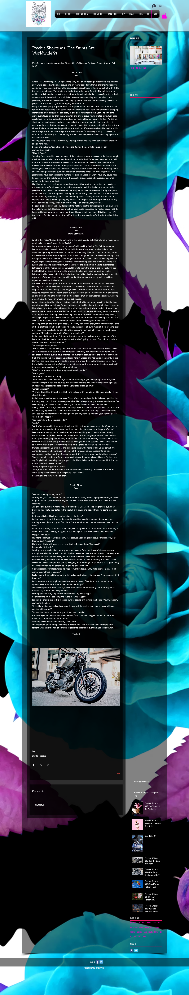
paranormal (132, 932)
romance (151, 932)
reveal (145, 932)
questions (139, 932)
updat (135, 936)
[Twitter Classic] (136, 950)
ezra (158, 922)
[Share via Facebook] (33, 764)
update (139, 936)
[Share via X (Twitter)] (40, 764)
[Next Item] (157, 55)
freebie (43, 755)
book (143, 922)
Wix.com (102, 968)
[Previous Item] (134, 55)
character (148, 922)
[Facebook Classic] (131, 950)
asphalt (135, 922)
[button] (164, 16)
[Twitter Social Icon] (101, 962)
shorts (35, 755)
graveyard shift (148, 927)
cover (154, 922)
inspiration (156, 927)
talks (161, 932)
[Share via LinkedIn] (48, 764)
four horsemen (133, 927)
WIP (131, 922)
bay (139, 922)
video (144, 936)
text (131, 936)
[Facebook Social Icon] (97, 962)
